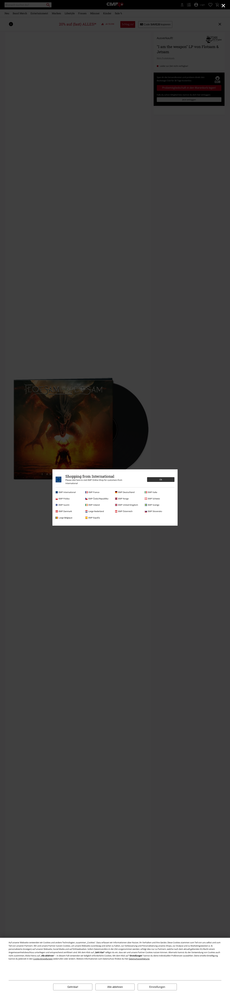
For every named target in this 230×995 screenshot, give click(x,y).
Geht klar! (72, 987)
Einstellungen (157, 987)
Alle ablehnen (115, 987)
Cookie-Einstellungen (43, 958)
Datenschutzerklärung (139, 958)
